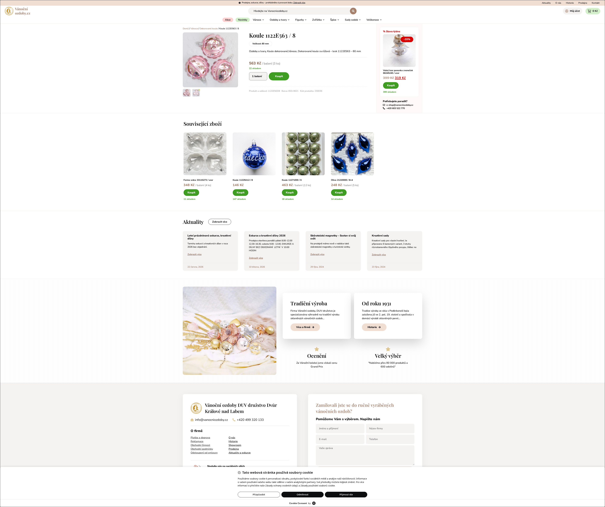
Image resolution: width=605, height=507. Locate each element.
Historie (233, 441)
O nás (232, 437)
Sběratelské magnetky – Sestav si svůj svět (333, 237)
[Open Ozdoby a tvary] (289, 20)
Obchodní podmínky (202, 449)
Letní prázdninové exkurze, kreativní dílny (209, 237)
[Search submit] (353, 11)
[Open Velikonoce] (381, 20)
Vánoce (194, 28)
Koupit (279, 76)
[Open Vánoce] (263, 20)
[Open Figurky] (306, 20)
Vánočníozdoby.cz (22, 10)
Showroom (235, 445)
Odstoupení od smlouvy (204, 452)
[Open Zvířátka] (324, 20)
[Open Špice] (338, 20)
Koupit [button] (391, 85)
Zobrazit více (194, 254)
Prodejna (234, 449)
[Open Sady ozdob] (360, 20)
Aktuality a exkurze (240, 452)
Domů (186, 28)
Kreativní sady (380, 235)
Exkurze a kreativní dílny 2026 (267, 235)
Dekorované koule (208, 28)
